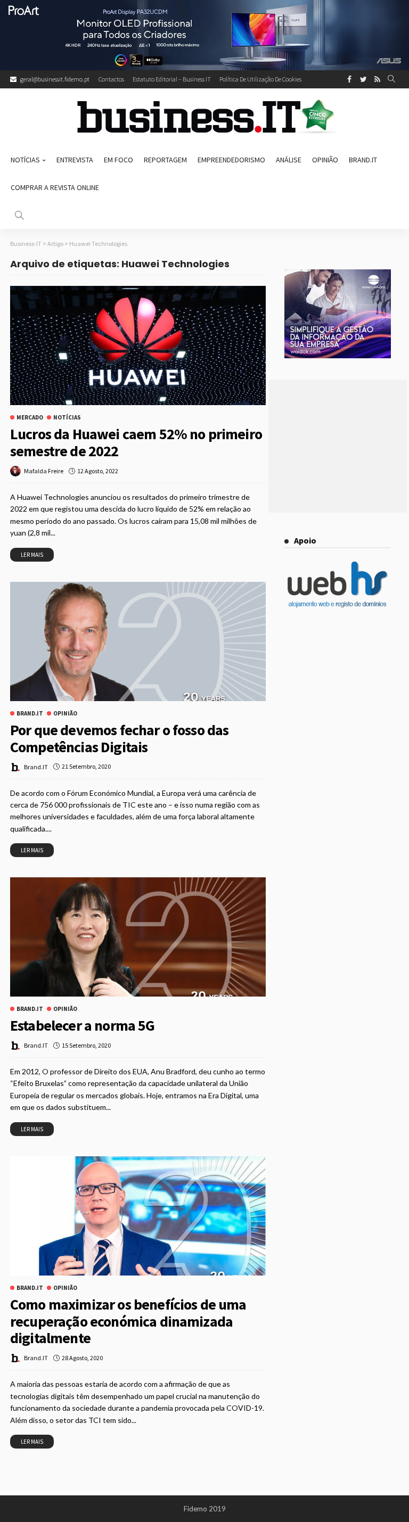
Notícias (25, 159)
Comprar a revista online (55, 187)
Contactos (111, 79)
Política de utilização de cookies (260, 79)
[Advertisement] (337, 446)
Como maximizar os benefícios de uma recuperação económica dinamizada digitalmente (128, 1321)
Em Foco (118, 159)
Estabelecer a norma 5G (82, 1025)
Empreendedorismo (231, 159)
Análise (288, 159)
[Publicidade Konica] (337, 313)
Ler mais (32, 554)
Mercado (30, 418)
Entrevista (74, 159)
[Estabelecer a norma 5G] (138, 937)
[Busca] (391, 79)
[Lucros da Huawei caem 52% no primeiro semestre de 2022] (138, 345)
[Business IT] (204, 117)
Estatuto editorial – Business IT (172, 79)
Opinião (325, 159)
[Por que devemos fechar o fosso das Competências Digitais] (138, 641)
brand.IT (363, 159)
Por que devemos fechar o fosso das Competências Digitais (119, 738)
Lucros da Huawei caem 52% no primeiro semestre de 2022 (136, 442)
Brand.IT (36, 767)
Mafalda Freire (43, 471)
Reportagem (165, 159)
